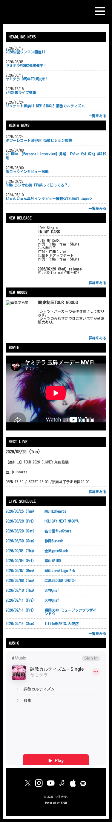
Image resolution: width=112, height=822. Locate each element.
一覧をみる (97, 116)
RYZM (64, 802)
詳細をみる (97, 282)
